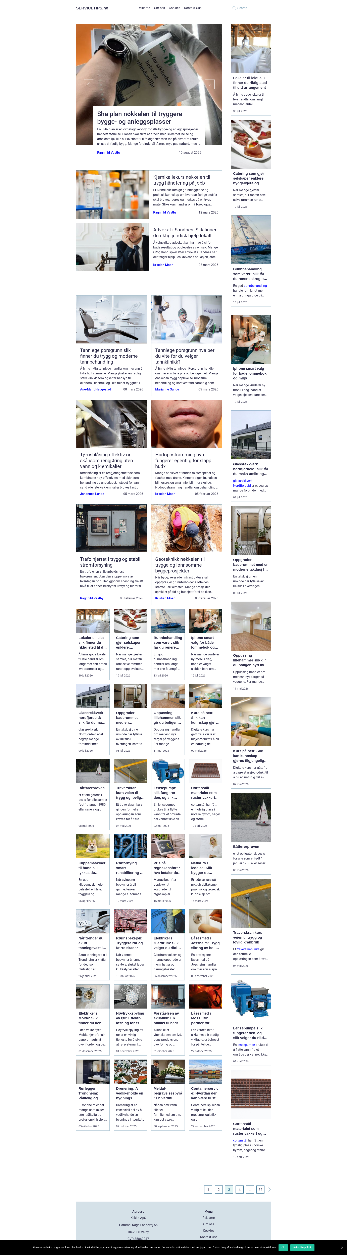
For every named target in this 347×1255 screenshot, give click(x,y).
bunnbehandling (255, 286)
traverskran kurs (248, 949)
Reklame (144, 8)
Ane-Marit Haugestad (95, 389)
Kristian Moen (163, 265)
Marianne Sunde (167, 389)
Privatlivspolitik (302, 1247)
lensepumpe (246, 1045)
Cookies (174, 8)
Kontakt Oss (192, 8)
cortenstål (240, 1140)
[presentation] (84, 84)
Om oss (159, 8)
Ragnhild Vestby (108, 152)
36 (260, 1190)
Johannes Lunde (92, 494)
